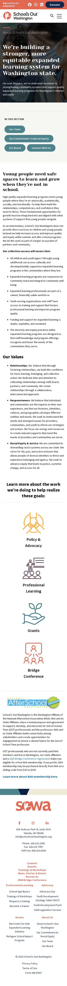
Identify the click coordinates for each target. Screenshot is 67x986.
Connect (32, 863)
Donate (55, 5)
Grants (19, 917)
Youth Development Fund (47, 905)
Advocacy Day (47, 891)
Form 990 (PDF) (33, 972)
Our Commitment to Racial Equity (29, 138)
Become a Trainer (19, 906)
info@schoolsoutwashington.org (33, 836)
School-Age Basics (19, 891)
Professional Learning (19, 885)
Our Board (15, 148)
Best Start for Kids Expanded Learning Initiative (19, 927)
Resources (32, 876)
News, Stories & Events (32, 873)
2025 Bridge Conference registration (29, 758)
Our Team (14, 129)
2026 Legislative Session (47, 910)
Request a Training (19, 901)
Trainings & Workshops (32, 870)
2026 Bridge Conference (32, 880)
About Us (47, 917)
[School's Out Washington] (21, 16)
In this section (14, 119)
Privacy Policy (30, 963)
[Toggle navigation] (60, 16)
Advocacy (47, 885)
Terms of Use (30, 968)
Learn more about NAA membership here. (30, 776)
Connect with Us (41, 148)
